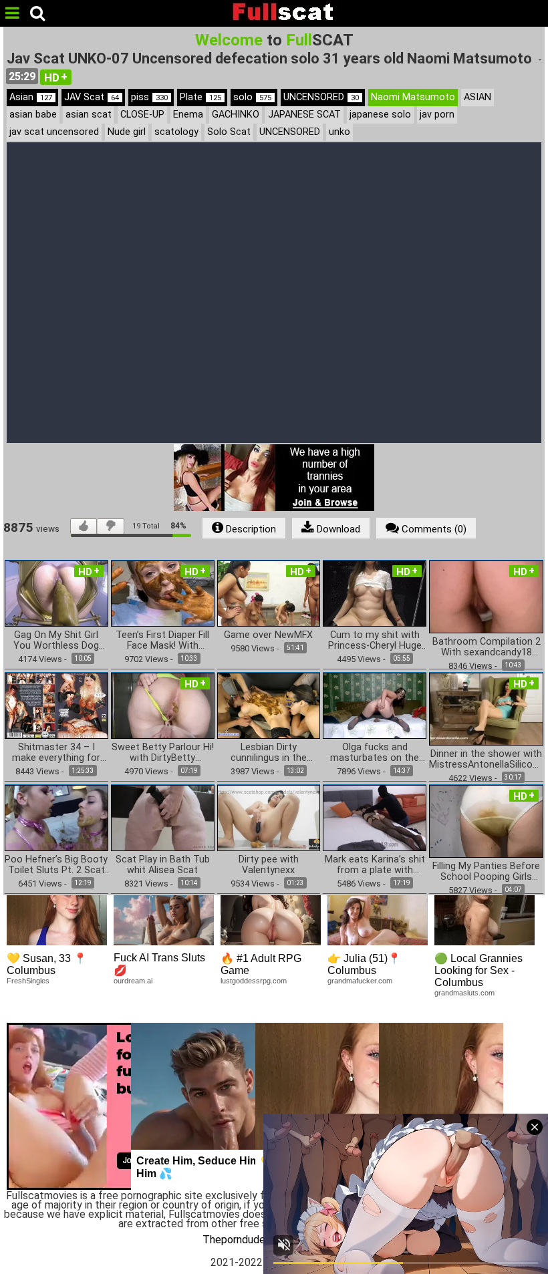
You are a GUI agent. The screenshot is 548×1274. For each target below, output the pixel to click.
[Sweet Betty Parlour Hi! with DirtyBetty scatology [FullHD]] (163, 705)
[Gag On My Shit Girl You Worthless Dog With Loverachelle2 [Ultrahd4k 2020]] (56, 593)
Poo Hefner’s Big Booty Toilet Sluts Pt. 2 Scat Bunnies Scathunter (56, 865)
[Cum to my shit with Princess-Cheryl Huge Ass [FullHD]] (374, 593)
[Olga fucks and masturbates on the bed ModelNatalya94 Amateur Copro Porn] (374, 705)
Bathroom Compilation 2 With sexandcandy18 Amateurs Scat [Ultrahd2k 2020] (486, 647)
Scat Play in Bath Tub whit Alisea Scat (163, 865)
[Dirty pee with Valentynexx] (269, 817)
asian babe (33, 114)
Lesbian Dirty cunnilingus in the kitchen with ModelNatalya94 (269, 753)
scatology (176, 132)
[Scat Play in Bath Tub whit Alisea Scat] (163, 817)
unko (339, 132)
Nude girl (127, 132)
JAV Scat (91, 97)
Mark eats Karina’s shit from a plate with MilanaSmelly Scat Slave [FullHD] (375, 865)
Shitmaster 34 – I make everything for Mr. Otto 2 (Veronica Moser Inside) (56, 753)
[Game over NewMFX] (269, 593)
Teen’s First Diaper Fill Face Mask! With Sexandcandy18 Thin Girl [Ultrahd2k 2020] (162, 640)
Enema (188, 114)
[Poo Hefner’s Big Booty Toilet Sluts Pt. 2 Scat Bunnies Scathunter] (56, 817)
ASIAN (477, 97)
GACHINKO (235, 114)
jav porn (437, 114)
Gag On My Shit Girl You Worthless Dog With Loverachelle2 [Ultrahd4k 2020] (56, 640)
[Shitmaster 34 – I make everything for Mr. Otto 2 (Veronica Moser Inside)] (56, 705)
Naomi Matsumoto (413, 97)
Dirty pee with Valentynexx (269, 865)
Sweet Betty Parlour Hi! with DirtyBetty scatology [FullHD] (163, 753)
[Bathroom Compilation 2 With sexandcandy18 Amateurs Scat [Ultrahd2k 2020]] (486, 596)
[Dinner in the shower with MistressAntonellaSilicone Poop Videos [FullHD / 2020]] (486, 708)
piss (149, 97)
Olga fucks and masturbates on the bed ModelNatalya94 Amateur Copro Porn (374, 753)
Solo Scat (229, 132)
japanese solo (380, 114)
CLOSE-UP (142, 114)
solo (252, 97)
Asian (30, 97)
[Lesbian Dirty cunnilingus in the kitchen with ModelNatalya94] (269, 705)
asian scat (88, 114)
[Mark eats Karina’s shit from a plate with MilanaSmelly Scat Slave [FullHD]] (374, 817)
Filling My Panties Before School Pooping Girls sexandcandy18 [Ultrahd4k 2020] (486, 872)
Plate (200, 97)
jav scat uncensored (54, 132)
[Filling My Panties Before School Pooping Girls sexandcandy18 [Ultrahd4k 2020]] (486, 820)
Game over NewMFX (268, 635)
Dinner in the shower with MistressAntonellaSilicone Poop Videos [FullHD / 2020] (486, 759)
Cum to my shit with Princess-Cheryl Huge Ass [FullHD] (375, 640)
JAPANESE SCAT (304, 114)
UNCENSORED (321, 97)
